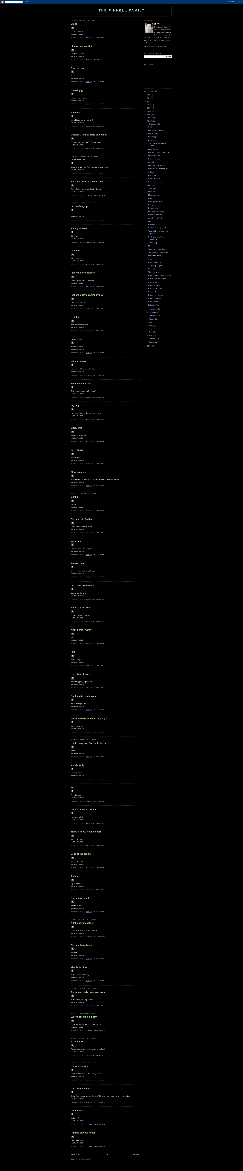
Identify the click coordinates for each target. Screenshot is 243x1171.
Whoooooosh (153, 302)
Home (106, 1154)
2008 (149, 111)
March (151, 335)
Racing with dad (79, 228)
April (151, 332)
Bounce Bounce (79, 1066)
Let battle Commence (82, 585)
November (153, 309)
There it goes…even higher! (86, 831)
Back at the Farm (154, 298)
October (152, 312)
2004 (149, 346)
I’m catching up (79, 206)
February (152, 339)
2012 (149, 98)
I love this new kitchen (83, 272)
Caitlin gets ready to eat (84, 696)
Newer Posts (75, 1154)
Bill (158, 23)
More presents (78, 472)
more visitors (78, 159)
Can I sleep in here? (81, 1088)
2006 (149, 118)
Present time (78, 563)
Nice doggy (77, 90)
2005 (149, 121)
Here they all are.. (80, 674)
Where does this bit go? (84, 1017)
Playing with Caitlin (81, 519)
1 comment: (98, 59)
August (152, 319)
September (153, 316)
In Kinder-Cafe (153, 305)
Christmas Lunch (80, 898)
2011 (149, 101)
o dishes (75, 317)
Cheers (75, 876)
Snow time (76, 428)
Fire (73, 652)
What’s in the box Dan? (83, 809)
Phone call (76, 1110)
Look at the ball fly (81, 854)
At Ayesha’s (77, 1041)
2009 (149, 108)
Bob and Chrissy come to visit (87, 181)
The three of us (79, 967)
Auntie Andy (77, 765)
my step (75, 405)
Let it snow (77, 450)
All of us (75, 112)
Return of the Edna (81, 607)
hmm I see (76, 339)
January (152, 342)
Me (72, 787)
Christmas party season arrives (88, 992)
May (151, 329)
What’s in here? (79, 361)
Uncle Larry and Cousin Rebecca (88, 743)
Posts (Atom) (86, 1159)
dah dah (75, 250)
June (151, 326)
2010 (149, 105)
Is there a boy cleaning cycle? (87, 295)
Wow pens (76, 541)
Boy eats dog (78, 68)
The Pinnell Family (122, 10)
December (153, 124)
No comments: (99, 37)
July (151, 322)
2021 (149, 95)
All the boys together (82, 923)
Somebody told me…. (82, 383)
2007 (149, 115)
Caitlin (74, 497)
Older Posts (136, 1154)
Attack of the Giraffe (82, 630)
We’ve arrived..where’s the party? (89, 718)
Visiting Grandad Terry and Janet (89, 134)
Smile (74, 24)
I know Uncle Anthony (83, 46)
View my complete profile (155, 46)
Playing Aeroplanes (81, 945)
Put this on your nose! (83, 1132)
